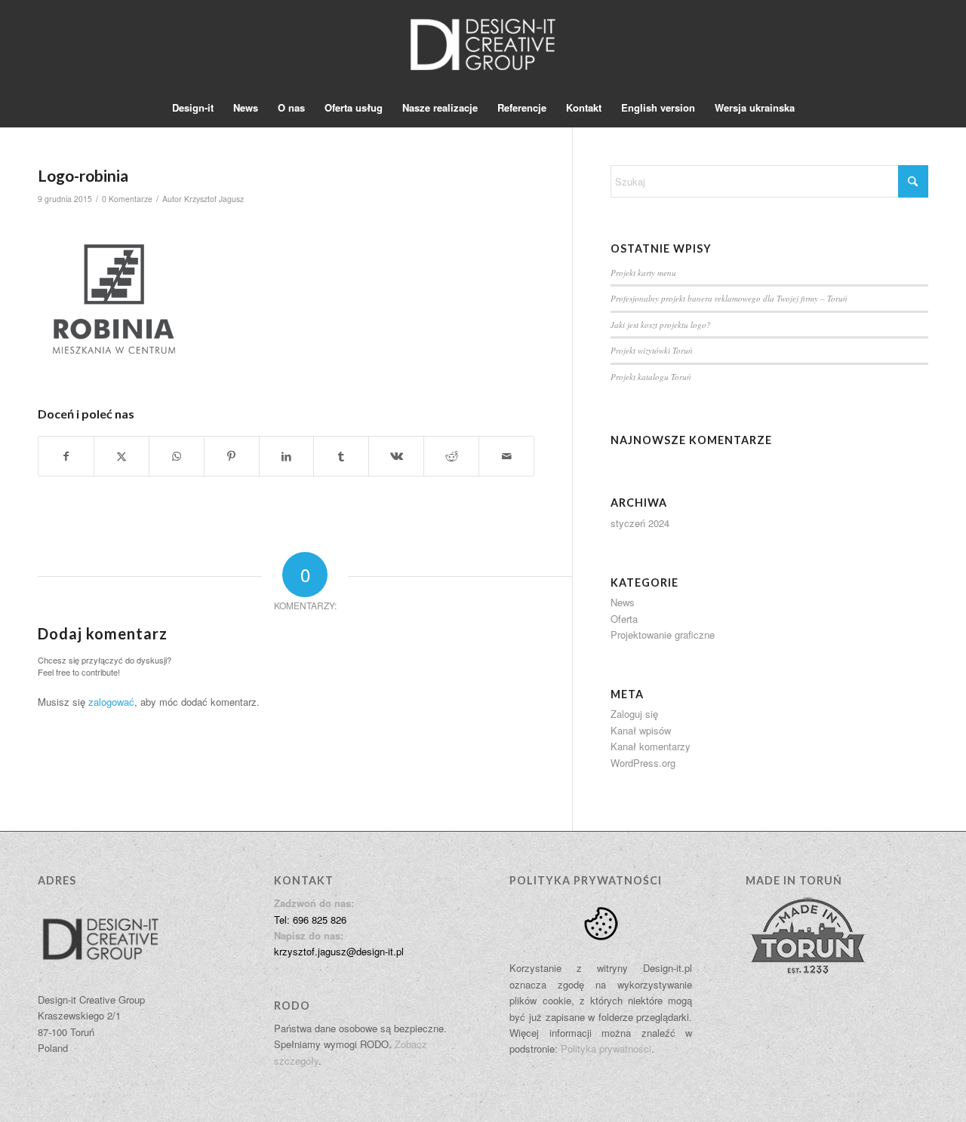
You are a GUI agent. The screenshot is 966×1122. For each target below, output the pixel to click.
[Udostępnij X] (121, 456)
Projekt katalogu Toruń (651, 376)
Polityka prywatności (606, 1048)
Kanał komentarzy (651, 746)
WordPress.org (643, 763)
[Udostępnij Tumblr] (341, 456)
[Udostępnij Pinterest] (232, 456)
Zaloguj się (634, 714)
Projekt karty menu (643, 272)
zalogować (111, 701)
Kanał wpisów (641, 730)
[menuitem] (192, 108)
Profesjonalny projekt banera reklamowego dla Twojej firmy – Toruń (729, 298)
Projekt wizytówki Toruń (652, 350)
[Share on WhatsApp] (176, 456)
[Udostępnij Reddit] (451, 456)
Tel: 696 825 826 (310, 919)
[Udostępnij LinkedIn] (287, 456)
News (623, 602)
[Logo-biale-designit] (482, 44)
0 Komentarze (127, 198)
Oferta (624, 619)
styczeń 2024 (640, 523)
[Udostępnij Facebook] (66, 456)
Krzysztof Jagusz (214, 198)
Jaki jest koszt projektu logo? (661, 324)
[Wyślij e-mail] (506, 456)
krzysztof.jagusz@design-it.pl (339, 951)
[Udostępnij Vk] (396, 456)
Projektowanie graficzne (663, 634)
